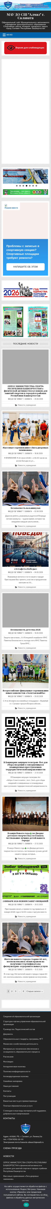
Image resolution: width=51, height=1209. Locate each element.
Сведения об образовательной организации (21, 1016)
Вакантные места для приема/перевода (20, 1101)
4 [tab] (26, 186)
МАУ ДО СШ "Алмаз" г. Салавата (25, 16)
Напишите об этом (25, 267)
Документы (8, 1034)
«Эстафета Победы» (25, 569)
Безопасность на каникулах (26, 508)
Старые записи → (34, 991)
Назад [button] (6, 175)
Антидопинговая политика (14, 1067)
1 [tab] (17, 186)
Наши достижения (11, 1086)
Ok (26, 1205)
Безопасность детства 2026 (25, 629)
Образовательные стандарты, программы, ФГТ (23, 1039)
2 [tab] (20, 186)
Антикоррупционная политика (15, 1076)
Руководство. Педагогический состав (19, 1029)
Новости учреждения (27, 405)
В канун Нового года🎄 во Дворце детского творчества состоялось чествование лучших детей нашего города (25, 837)
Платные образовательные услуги (17, 1106)
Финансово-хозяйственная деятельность (20, 1044)
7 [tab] (36, 186)
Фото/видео (8, 1062)
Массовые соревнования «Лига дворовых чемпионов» (25, 448)
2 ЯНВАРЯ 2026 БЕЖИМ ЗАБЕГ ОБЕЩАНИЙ (25, 901)
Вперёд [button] (44, 175)
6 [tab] (33, 186)
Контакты (7, 1091)
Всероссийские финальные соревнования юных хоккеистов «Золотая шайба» (25, 691)
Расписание (8, 1057)
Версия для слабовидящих (29, 47)
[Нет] (47, 1196)
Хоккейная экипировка (12, 1081)
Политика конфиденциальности (16, 1071)
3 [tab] (23, 186)
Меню (9, 34)
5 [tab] (30, 186)
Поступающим (9, 1096)
